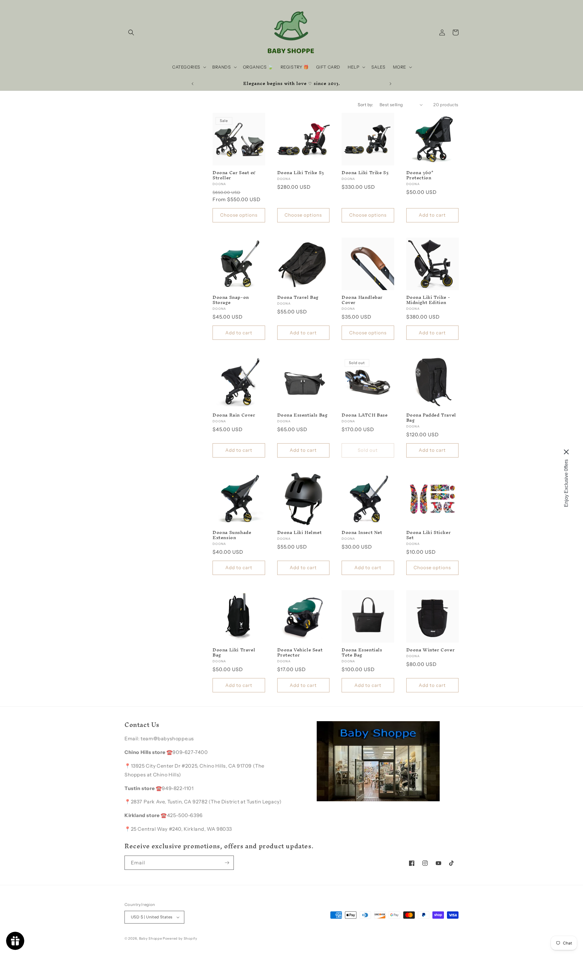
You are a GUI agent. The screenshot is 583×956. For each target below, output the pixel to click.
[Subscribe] (227, 863)
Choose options (238, 215)
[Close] (566, 451)
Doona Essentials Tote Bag (362, 652)
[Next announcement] (390, 83)
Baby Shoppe (150, 938)
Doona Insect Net (362, 532)
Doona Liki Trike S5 (365, 172)
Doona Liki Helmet (299, 532)
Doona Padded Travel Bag (431, 418)
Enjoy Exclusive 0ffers (566, 483)
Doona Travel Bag (298, 297)
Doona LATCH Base (365, 415)
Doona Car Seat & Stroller (234, 175)
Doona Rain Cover (234, 415)
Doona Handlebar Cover (362, 300)
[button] (131, 32)
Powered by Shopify (180, 938)
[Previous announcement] (192, 83)
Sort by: (365, 104)
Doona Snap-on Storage (231, 300)
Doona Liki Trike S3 (300, 172)
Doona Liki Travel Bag (234, 652)
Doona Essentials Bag (302, 415)
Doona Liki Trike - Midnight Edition (428, 300)
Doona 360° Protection (420, 175)
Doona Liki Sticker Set (428, 535)
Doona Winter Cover (430, 650)
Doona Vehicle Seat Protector (300, 652)
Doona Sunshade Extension (232, 535)
